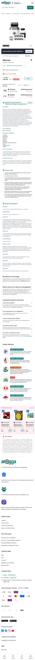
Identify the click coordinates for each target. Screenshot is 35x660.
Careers (3, 520)
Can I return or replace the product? (11, 332)
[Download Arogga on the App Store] (13, 621)
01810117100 (13, 577)
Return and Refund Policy (8, 528)
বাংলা (31, 102)
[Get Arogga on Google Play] (4, 621)
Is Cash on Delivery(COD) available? (11, 318)
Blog (2, 555)
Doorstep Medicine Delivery (8, 543)
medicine (23, 280)
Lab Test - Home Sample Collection (10, 540)
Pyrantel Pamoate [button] (14, 70)
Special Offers (5, 565)
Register (28, 51)
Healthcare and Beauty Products (10, 545)
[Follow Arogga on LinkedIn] (2, 631)
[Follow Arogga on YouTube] (13, 631)
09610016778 (12, 575)
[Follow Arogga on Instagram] (9, 631)
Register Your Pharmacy (7, 562)
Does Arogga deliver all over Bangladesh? (13, 311)
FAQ (2, 557)
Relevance (26, 85)
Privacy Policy (5, 523)
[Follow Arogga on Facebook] (6, 631)
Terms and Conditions (7, 525)
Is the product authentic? (9, 302)
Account (3, 560)
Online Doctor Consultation (8, 537)
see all (32, 407)
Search (30, 7)
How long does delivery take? (10, 325)
